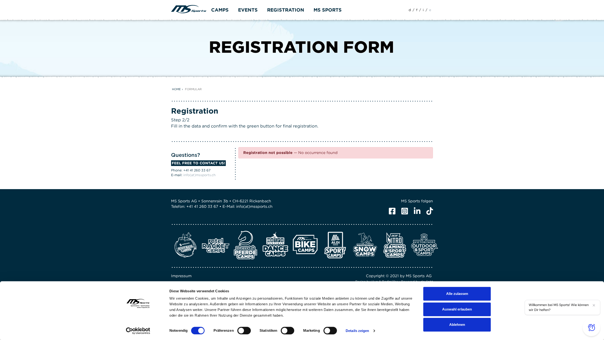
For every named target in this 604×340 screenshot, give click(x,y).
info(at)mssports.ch (199, 175)
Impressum (181, 276)
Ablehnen (457, 325)
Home (176, 89)
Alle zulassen (457, 294)
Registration (285, 10)
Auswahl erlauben (457, 309)
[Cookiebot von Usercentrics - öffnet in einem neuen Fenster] (138, 330)
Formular (193, 89)
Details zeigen (357, 331)
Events (248, 10)
